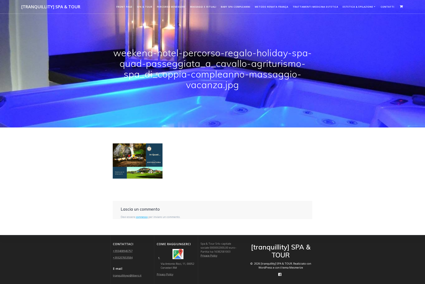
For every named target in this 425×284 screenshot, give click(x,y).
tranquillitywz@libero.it (127, 275)
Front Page (124, 6)
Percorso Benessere (171, 6)
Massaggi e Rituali (203, 6)
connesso (142, 217)
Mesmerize (296, 267)
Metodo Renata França (271, 6)
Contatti (387, 6)
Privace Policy (209, 255)
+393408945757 (122, 251)
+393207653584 (122, 257)
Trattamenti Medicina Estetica (315, 6)
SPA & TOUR (144, 6)
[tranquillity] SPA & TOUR (50, 7)
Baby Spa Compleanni (235, 6)
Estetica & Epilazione (358, 6)
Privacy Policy (165, 274)
